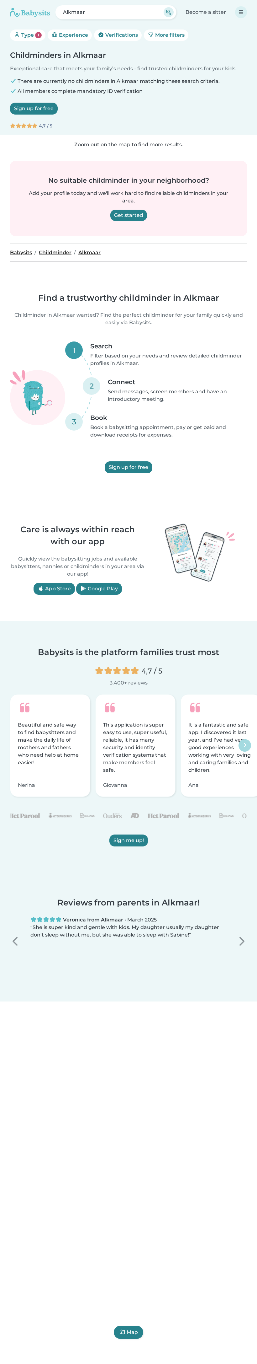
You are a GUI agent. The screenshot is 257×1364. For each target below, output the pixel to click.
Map (132, 1332)
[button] (15, 941)
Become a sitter (206, 12)
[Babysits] (30, 12)
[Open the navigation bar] (241, 12)
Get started (128, 215)
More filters (169, 35)
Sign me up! (128, 840)
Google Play (102, 589)
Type (29, 35)
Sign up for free (34, 108)
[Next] (245, 745)
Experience (73, 35)
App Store (57, 589)
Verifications (121, 35)
